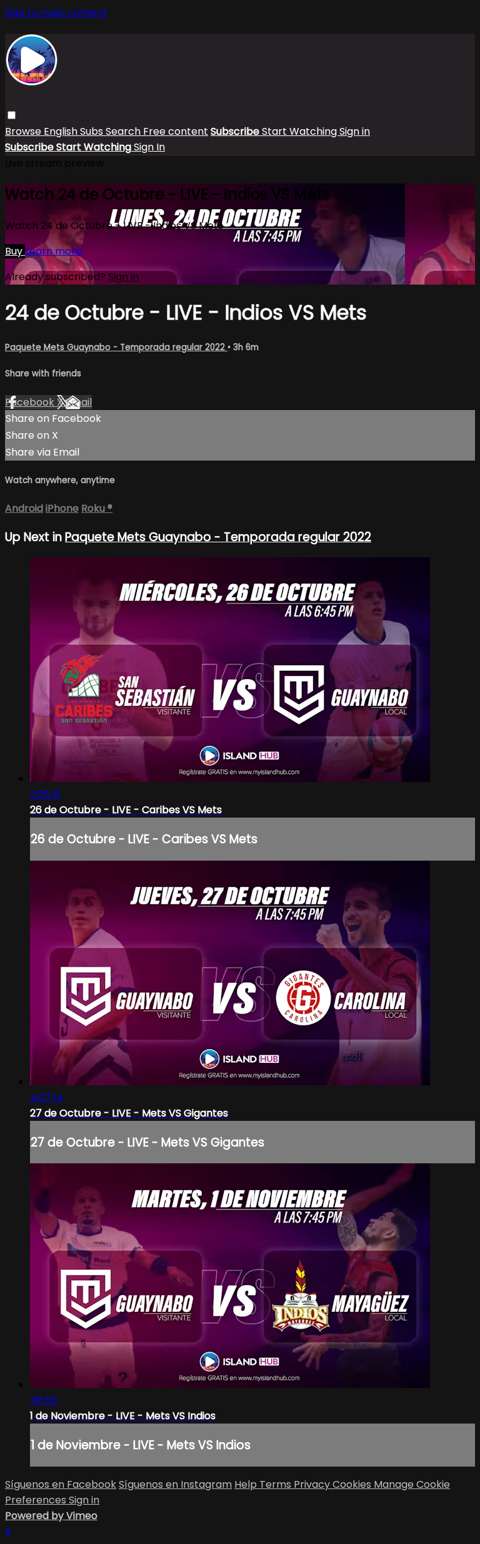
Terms (276, 1484)
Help (246, 1484)
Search (124, 131)
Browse (24, 131)
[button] (12, 115)
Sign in (354, 131)
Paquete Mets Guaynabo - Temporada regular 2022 (116, 347)
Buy (15, 251)
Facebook (31, 402)
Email (79, 402)
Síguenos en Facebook (60, 1484)
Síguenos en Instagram (175, 1484)
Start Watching (300, 131)
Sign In (149, 147)
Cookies (353, 1484)
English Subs (75, 131)
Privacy (313, 1484)
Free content (175, 131)
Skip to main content (56, 13)
